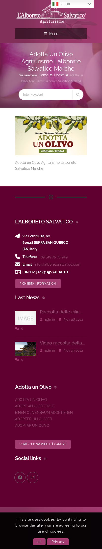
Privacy (58, 542)
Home (43, 75)
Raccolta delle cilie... (61, 311)
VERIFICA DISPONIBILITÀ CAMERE (43, 444)
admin (49, 319)
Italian (64, 3)
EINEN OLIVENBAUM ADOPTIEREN (44, 413)
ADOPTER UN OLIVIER (33, 419)
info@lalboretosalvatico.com (57, 264)
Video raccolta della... (62, 342)
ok (39, 542)
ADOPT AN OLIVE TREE (34, 406)
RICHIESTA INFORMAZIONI (38, 283)
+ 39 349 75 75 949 (53, 257)
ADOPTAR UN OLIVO (32, 425)
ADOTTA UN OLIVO (31, 400)
